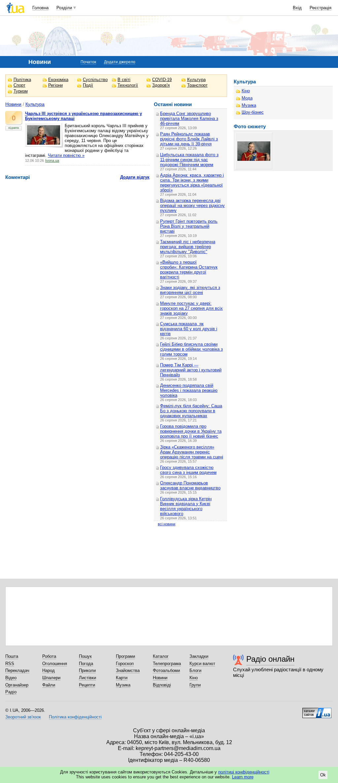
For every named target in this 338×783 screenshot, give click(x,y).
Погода (86, 663)
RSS (9, 663)
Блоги (195, 670)
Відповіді (162, 684)
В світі (124, 79)
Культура (196, 79)
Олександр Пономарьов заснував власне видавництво (190, 485)
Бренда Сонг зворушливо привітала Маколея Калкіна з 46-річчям (189, 118)
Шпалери (51, 677)
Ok (323, 774)
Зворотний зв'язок (23, 716)
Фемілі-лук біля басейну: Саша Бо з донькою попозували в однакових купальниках (191, 410)
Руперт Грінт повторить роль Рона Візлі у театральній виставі (189, 226)
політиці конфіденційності (243, 771)
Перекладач (17, 670)
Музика (249, 105)
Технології (128, 85)
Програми (125, 656)
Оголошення (54, 663)
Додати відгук (135, 177)
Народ (48, 670)
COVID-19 (162, 79)
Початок (88, 62)
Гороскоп (125, 663)
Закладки (198, 656)
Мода (247, 98)
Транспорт (197, 85)
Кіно (246, 90)
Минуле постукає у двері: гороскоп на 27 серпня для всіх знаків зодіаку (191, 308)
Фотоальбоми (166, 670)
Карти (121, 677)
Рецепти (87, 684)
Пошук (85, 656)
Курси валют (202, 663)
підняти (13, 128)
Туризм (21, 91)
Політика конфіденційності (75, 716)
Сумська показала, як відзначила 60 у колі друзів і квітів (188, 328)
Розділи (64, 7)
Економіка (58, 79)
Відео (11, 677)
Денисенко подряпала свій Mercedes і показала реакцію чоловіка (189, 390)
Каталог (161, 656)
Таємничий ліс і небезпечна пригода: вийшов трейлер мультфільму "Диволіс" (187, 246)
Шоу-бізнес (253, 112)
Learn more (243, 776)
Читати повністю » (66, 155)
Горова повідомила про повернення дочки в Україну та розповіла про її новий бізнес (190, 431)
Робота (49, 656)
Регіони (55, 85)
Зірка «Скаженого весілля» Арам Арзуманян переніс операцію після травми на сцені (191, 452)
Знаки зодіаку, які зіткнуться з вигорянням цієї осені (190, 290)
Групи (195, 684)
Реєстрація (320, 7)
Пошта (11, 656)
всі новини (166, 524)
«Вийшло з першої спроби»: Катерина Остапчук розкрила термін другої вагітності (189, 269)
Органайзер (16, 684)
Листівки (87, 677)
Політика (22, 79)
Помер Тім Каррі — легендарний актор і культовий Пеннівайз (190, 369)
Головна (40, 7)
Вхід (297, 7)
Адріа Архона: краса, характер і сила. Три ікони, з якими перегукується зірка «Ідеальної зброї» (192, 182)
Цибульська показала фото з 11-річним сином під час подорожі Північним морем (189, 159)
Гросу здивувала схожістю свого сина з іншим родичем (188, 470)
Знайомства (128, 670)
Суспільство (95, 79)
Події (88, 85)
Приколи (87, 670)
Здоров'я (161, 85)
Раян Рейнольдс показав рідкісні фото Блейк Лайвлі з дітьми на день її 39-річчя (189, 138)
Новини (13, 104)
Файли (48, 684)
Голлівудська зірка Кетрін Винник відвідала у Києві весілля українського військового (186, 506)
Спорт (19, 85)
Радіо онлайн (270, 658)
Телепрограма (167, 663)
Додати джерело (119, 62)
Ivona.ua (52, 160)
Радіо (11, 691)
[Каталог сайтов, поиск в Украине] (316, 710)
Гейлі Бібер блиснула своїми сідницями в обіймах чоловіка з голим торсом (191, 349)
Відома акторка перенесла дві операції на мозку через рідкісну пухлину (192, 205)
